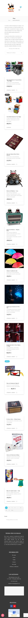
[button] (14, 52)
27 (9, 510)
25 (20, 507)
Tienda (14, 559)
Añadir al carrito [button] (11, 90)
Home (9, 20)
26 (6, 510)
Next (12, 510)
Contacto (14, 562)
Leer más (9, 127)
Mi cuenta (14, 555)
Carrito (14, 557)
